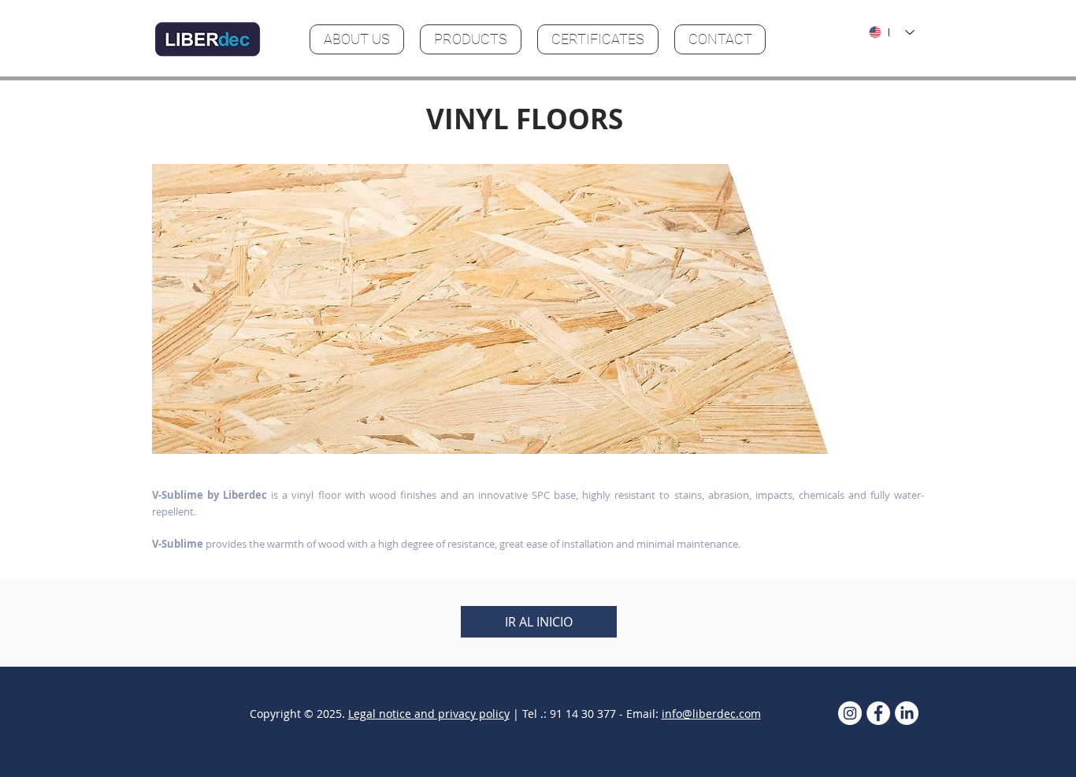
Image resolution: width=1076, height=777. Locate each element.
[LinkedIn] (906, 713)
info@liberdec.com (711, 713)
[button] (538, 309)
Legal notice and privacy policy (429, 713)
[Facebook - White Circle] (878, 713)
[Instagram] (850, 713)
